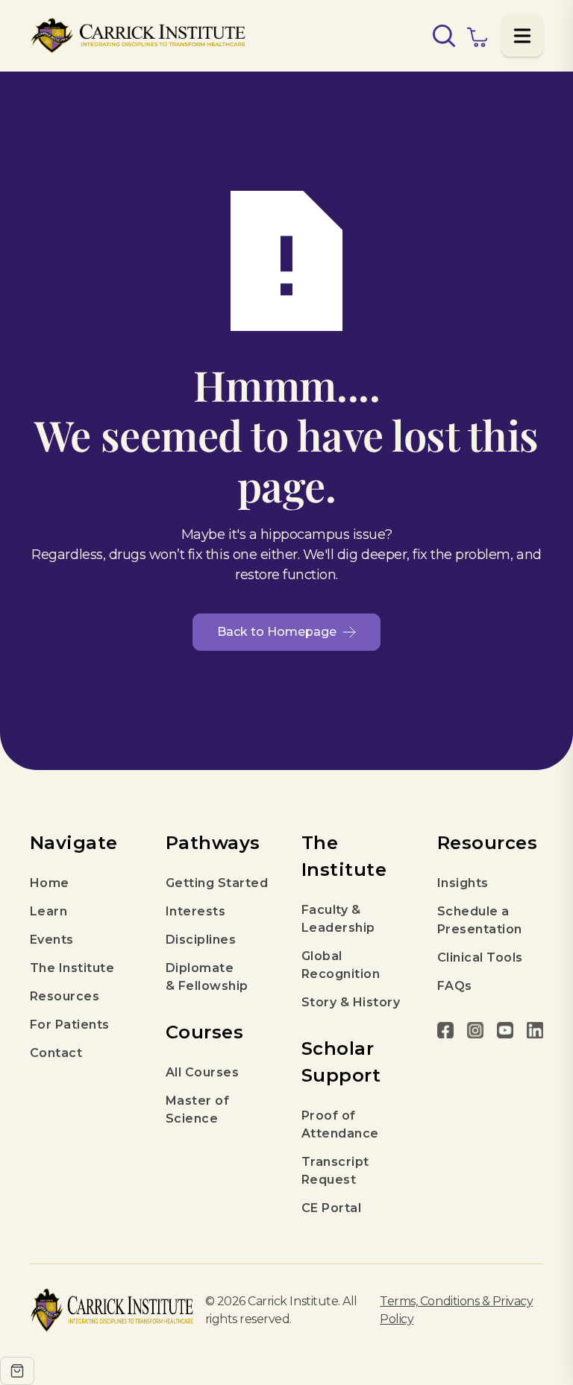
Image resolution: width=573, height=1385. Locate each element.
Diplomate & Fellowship (207, 977)
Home (49, 883)
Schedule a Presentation (479, 920)
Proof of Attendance (340, 1124)
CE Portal (331, 1208)
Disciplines (201, 940)
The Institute (72, 968)
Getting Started (217, 883)
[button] (522, 36)
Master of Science (197, 1110)
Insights (463, 883)
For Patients (70, 1025)
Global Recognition (340, 965)
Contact (56, 1053)
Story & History (350, 1002)
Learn (48, 911)
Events (52, 940)
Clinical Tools (480, 957)
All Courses (202, 1072)
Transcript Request (335, 1171)
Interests (195, 911)
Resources (64, 996)
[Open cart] (17, 1371)
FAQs (454, 986)
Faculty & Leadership (338, 919)
